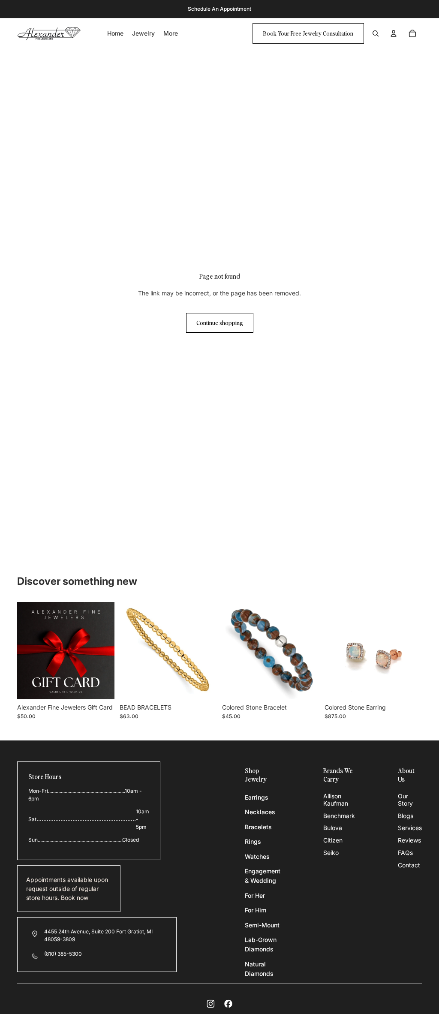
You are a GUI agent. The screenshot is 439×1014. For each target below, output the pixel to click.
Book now (74, 897)
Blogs (405, 815)
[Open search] (375, 33)
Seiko (331, 852)
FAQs (405, 852)
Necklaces (260, 811)
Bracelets (258, 826)
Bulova (332, 827)
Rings (253, 841)
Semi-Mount (262, 925)
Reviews (409, 840)
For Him (255, 910)
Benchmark (339, 815)
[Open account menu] (393, 33)
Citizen (333, 840)
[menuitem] (170, 33)
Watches (257, 856)
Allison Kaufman (335, 799)
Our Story (405, 799)
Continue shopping (219, 323)
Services (410, 827)
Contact (409, 865)
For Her (255, 895)
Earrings (256, 797)
